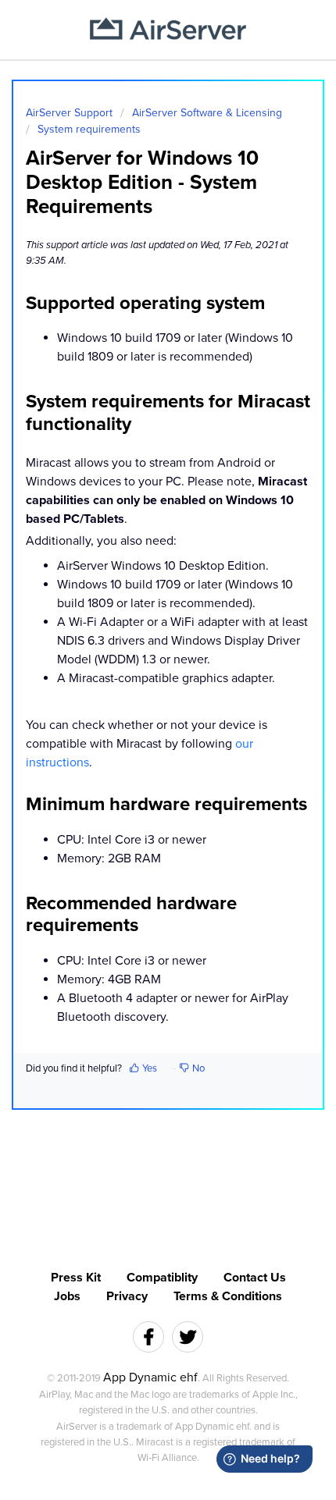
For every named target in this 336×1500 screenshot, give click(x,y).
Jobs (67, 1296)
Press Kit (76, 1277)
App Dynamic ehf (150, 1377)
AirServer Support (69, 112)
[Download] (139, 752)
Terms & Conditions (227, 1296)
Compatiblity (162, 1277)
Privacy (127, 1296)
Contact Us (254, 1277)
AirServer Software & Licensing (207, 112)
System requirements (89, 129)
